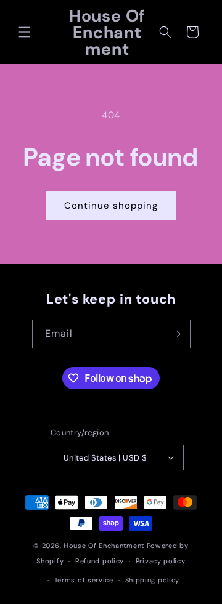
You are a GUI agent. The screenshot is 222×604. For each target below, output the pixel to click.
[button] (24, 32)
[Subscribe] (176, 334)
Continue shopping (111, 205)
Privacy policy (161, 561)
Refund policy (99, 561)
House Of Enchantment (104, 545)
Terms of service (83, 580)
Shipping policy (152, 580)
